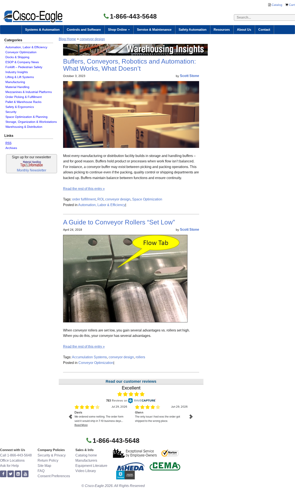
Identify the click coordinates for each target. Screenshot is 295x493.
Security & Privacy (52, 455)
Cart (292, 4)
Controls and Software (84, 29)
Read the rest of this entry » (84, 188)
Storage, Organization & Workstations (31, 121)
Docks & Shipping (17, 57)
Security (10, 112)
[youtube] (25, 474)
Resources (222, 29)
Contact (264, 29)
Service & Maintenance (154, 29)
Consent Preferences (54, 476)
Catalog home (86, 455)
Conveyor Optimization (20, 52)
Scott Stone (189, 76)
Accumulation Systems (89, 357)
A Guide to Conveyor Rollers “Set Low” (119, 222)
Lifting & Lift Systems (19, 77)
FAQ (41, 471)
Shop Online (118, 29)
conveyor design (92, 39)
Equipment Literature (91, 465)
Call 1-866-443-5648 (16, 455)
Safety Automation (192, 29)
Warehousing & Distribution (23, 126)
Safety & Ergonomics (19, 107)
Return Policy (48, 460)
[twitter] (10, 474)
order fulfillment (84, 199)
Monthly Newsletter (31, 170)
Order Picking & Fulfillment (23, 97)
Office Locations (12, 460)
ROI (100, 199)
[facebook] (3, 474)
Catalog (277, 4)
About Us (244, 29)
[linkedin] (18, 474)
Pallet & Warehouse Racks (23, 102)
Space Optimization (147, 199)
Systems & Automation (42, 29)
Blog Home (67, 39)
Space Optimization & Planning (26, 116)
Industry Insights (16, 72)
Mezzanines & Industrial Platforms (28, 92)
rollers (140, 357)
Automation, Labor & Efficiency (26, 47)
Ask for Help (9, 465)
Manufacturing (15, 82)
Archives (11, 148)
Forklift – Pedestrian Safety (23, 67)
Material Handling (17, 87)
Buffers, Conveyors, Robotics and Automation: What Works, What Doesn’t (129, 65)
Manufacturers (86, 460)
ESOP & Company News (22, 62)
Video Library (85, 471)
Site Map (44, 465)
